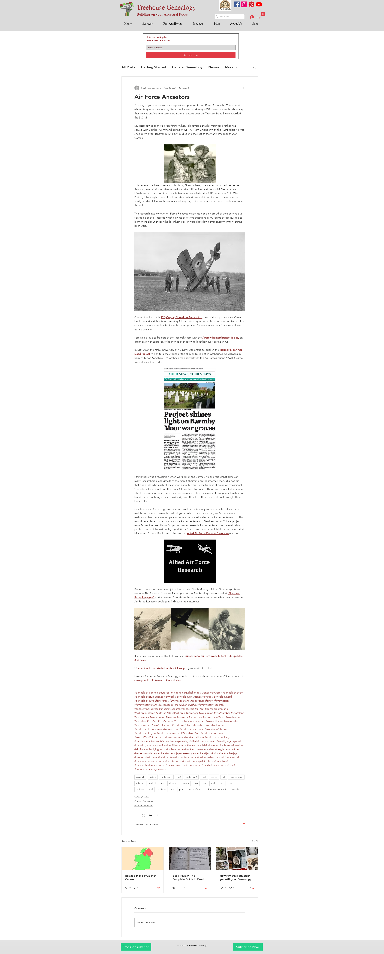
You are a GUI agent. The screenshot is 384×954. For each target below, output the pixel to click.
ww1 (204, 777)
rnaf (151, 789)
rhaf (222, 783)
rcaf (204, 783)
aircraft (172, 783)
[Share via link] (157, 815)
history (153, 777)
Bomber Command (143, 805)
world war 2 (191, 777)
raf (223, 777)
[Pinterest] (251, 4)
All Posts (128, 67)
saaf (230, 783)
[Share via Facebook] (135, 815)
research (140, 777)
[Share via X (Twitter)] (143, 815)
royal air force (236, 777)
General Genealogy (187, 67)
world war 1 (166, 777)
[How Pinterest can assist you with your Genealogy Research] (237, 858)
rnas (196, 783)
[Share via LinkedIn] (150, 815)
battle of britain (196, 789)
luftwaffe (235, 789)
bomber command (217, 789)
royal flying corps (156, 783)
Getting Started (153, 67)
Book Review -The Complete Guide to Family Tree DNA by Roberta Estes (189, 877)
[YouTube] (259, 4)
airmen (214, 777)
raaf (213, 783)
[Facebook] (237, 4)
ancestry (185, 783)
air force (140, 789)
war (172, 789)
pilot (181, 789)
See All (255, 841)
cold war (162, 789)
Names (213, 67)
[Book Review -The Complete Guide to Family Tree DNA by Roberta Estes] (190, 858)
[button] (263, 13)
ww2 (179, 777)
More (229, 67)
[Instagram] (244, 4)
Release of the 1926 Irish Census (140, 877)
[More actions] (243, 88)
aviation (139, 783)
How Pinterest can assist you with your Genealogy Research (235, 877)
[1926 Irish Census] (143, 858)
